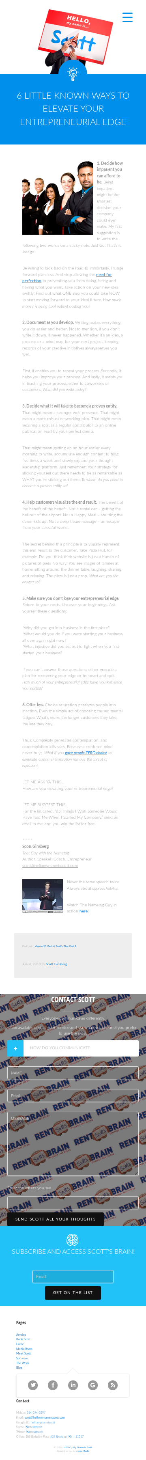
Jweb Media (82, 1451)
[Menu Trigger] (127, 17)
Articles (21, 1334)
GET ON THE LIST (73, 1293)
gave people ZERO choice (86, 753)
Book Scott (23, 1339)
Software (22, 1358)
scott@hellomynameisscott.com (45, 1417)
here (83, 911)
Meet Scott (23, 1353)
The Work (22, 1363)
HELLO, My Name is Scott (78, 1447)
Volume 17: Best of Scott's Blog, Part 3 (55, 946)
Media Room (24, 1349)
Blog (19, 1367)
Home (20, 1344)
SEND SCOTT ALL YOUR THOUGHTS (55, 1219)
